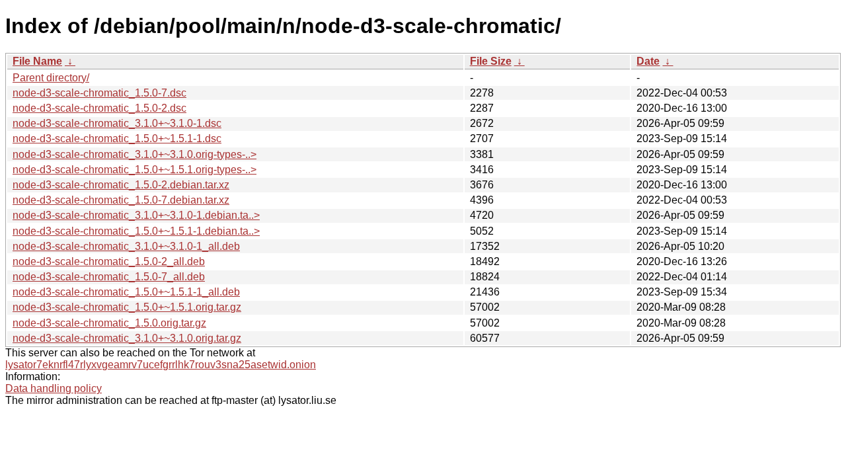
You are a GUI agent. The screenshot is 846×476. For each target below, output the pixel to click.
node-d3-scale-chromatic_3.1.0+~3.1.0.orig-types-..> (134, 154)
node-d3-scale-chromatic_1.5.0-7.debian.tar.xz (121, 200)
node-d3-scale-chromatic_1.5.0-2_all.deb (109, 261)
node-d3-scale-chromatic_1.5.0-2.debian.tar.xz (121, 184)
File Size (491, 61)
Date (648, 61)
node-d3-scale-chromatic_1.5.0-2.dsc (99, 108)
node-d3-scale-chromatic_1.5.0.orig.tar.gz (109, 323)
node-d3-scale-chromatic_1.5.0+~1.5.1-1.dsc (117, 138)
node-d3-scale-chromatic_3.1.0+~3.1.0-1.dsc (117, 123)
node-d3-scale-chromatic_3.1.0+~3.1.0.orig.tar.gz (127, 338)
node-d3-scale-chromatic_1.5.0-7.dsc (99, 93)
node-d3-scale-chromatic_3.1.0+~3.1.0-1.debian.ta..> (136, 215)
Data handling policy (53, 388)
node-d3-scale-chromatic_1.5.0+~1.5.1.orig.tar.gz (127, 307)
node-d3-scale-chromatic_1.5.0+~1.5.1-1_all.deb (126, 292)
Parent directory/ (51, 77)
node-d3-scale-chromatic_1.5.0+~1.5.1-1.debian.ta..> (136, 231)
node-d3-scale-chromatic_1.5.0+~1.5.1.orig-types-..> (134, 169)
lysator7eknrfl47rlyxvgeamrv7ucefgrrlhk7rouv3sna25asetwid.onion (160, 364)
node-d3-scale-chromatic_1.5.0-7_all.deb (109, 276)
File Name (37, 61)
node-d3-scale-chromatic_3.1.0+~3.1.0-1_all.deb (126, 246)
